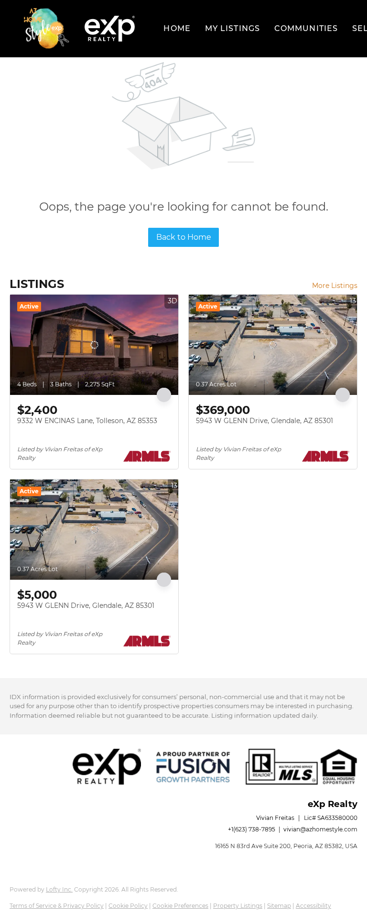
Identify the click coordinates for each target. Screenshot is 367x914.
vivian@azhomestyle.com (320, 829)
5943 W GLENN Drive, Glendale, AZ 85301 (264, 420)
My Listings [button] (232, 28)
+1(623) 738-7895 (251, 829)
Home (176, 28)
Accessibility (313, 905)
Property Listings (237, 905)
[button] (47, 28)
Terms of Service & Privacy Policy (57, 905)
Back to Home (183, 237)
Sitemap (279, 905)
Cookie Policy (128, 905)
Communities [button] (306, 28)
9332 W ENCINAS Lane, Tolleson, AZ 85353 (87, 420)
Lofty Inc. (59, 889)
